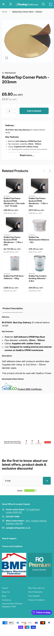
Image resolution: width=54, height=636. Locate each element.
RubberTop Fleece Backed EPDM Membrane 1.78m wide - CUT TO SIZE (14, 202)
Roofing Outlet (24, 632)
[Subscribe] (47, 481)
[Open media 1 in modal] (27, 41)
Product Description (13, 308)
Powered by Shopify (33, 632)
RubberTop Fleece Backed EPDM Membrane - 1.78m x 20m (38, 202)
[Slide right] (50, 41)
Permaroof (9, 72)
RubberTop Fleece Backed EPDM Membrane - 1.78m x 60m (13, 241)
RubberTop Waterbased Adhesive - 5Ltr (39, 239)
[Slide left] (4, 41)
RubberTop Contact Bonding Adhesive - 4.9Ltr (38, 278)
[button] (3, 4)
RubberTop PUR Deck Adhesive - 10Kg (14, 277)
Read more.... (27, 155)
